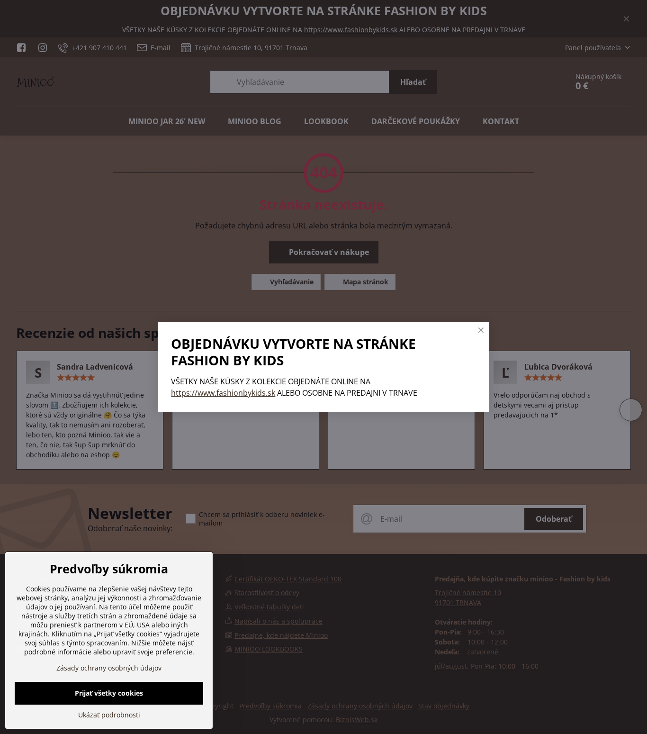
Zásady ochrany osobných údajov (109, 667)
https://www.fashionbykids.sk (223, 393)
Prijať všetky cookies (109, 693)
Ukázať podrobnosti (109, 714)
